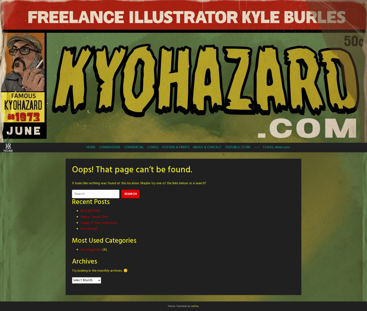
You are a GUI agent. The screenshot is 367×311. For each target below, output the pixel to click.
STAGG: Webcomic (276, 147)
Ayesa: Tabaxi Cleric (94, 217)
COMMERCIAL (134, 147)
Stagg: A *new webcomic (98, 223)
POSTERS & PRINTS (175, 147)
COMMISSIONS (109, 147)
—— (257, 147)
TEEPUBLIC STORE (238, 147)
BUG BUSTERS (90, 211)
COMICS (153, 147)
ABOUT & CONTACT (207, 147)
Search (130, 194)
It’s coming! (88, 229)
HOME (91, 147)
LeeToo (195, 306)
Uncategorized (91, 250)
